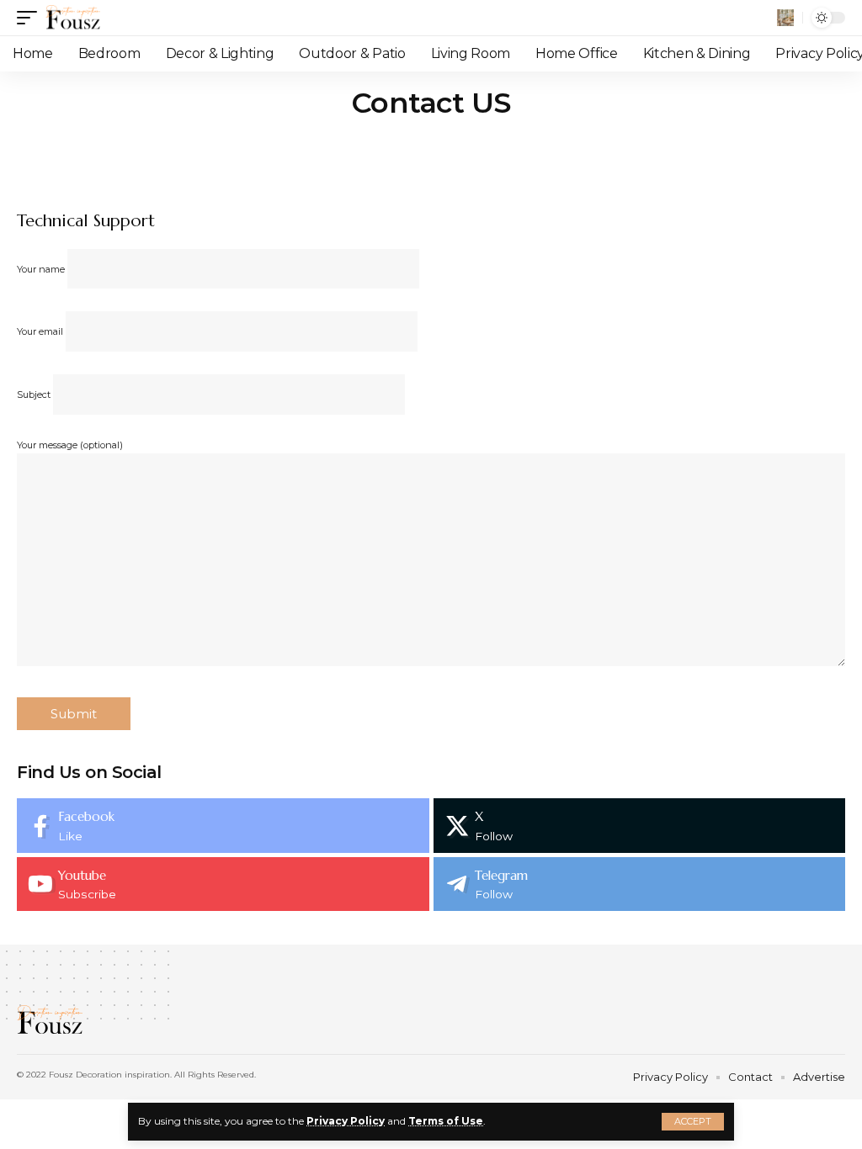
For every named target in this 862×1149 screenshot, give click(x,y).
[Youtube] (223, 884)
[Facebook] (223, 825)
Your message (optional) (70, 445)
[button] (693, 1121)
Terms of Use (445, 1121)
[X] (640, 825)
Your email (41, 331)
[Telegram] (640, 884)
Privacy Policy (345, 1121)
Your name (42, 269)
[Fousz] (73, 17)
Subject (35, 394)
